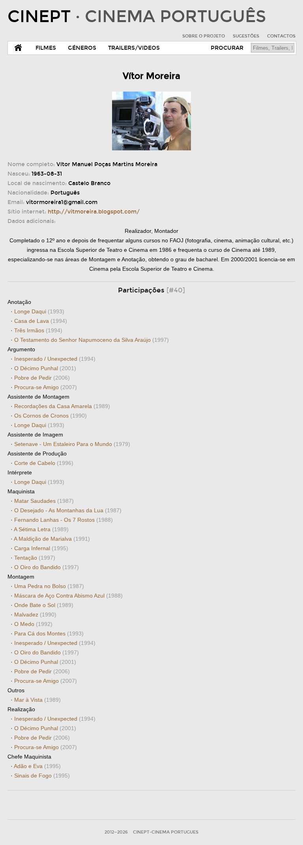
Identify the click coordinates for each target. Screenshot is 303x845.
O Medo (33, 624)
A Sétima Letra (41, 529)
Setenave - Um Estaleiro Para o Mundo (72, 444)
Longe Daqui (39, 311)
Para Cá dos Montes (49, 633)
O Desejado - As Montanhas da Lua (68, 510)
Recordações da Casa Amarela (62, 406)
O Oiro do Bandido (46, 567)
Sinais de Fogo (42, 775)
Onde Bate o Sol (43, 605)
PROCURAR (227, 48)
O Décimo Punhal (45, 368)
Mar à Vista (37, 700)
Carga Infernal (41, 548)
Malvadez (35, 614)
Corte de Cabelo (43, 463)
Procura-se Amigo (45, 387)
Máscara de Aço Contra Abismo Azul (68, 595)
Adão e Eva (37, 766)
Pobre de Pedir (42, 378)
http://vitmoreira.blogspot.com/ (94, 211)
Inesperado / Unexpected (54, 359)
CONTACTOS (281, 36)
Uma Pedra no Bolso (49, 586)
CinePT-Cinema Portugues (165, 832)
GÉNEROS (82, 48)
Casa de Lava (40, 321)
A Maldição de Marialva (52, 539)
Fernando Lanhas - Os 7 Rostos (63, 520)
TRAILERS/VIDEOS (134, 48)
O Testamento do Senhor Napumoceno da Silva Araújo (91, 340)
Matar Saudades (44, 501)
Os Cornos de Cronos (50, 415)
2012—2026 (116, 832)
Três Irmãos (38, 330)
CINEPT (136, 16)
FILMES (46, 48)
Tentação (34, 558)
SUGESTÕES (246, 36)
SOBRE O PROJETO (203, 36)
